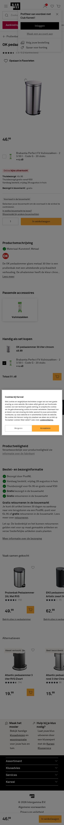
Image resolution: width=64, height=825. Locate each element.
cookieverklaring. (46, 420)
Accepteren (45, 428)
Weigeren (18, 428)
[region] (32, 412)
